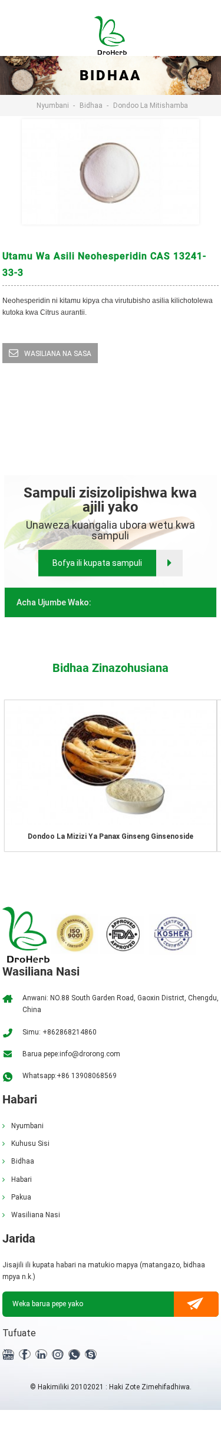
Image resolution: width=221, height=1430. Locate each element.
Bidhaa (91, 105)
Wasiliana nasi (35, 1215)
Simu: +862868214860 (59, 1032)
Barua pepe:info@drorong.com (71, 1054)
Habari (21, 1179)
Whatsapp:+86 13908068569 (69, 1076)
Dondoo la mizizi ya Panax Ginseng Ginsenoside (110, 836)
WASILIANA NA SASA (57, 354)
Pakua (21, 1197)
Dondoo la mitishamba (150, 105)
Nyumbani (53, 105)
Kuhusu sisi (30, 1143)
